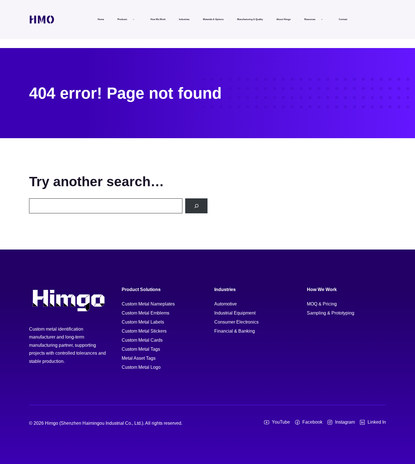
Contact (343, 19)
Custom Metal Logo (141, 367)
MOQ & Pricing (322, 304)
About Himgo (283, 19)
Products (122, 19)
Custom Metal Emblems (145, 313)
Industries (184, 19)
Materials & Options (213, 19)
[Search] (196, 205)
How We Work (157, 19)
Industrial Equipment (234, 313)
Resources (309, 19)
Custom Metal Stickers (144, 331)
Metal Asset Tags (139, 358)
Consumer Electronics (236, 322)
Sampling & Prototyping (330, 313)
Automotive (225, 304)
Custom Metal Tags (141, 349)
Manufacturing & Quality (250, 19)
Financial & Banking (234, 331)
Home (101, 19)
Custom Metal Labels (143, 322)
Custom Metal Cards (142, 340)
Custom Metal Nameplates (148, 304)
